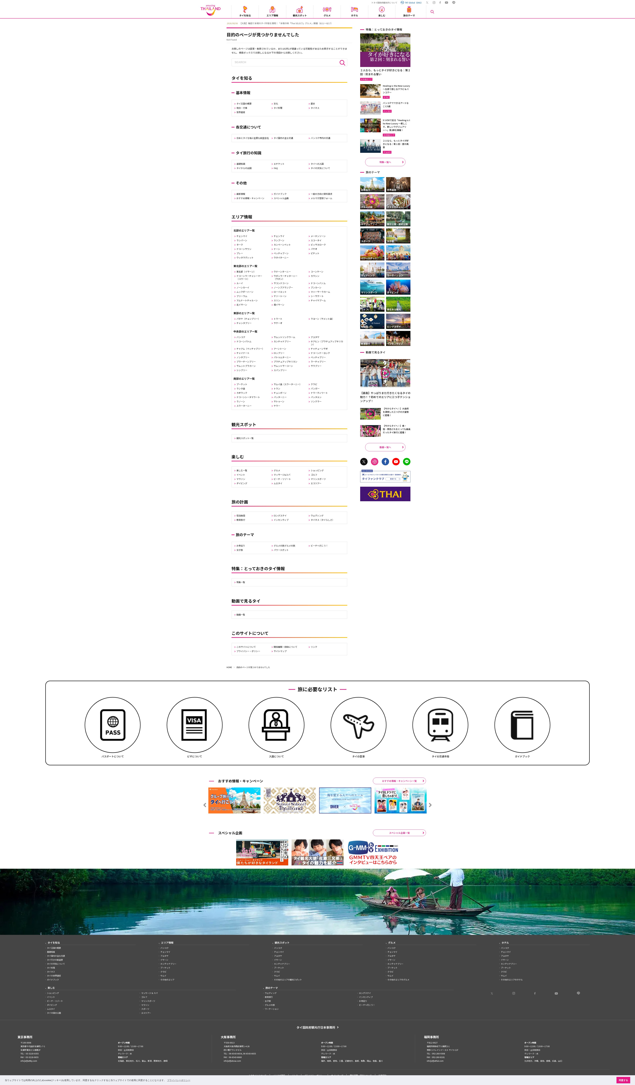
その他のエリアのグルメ (398, 979)
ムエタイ (278, 483)
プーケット (241, 384)
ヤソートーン (280, 296)
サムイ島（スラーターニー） (288, 384)
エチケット (279, 163)
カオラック (241, 392)
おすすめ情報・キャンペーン (250, 198)
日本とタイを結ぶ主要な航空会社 (252, 138)
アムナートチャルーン (247, 300)
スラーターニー (244, 405)
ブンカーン (316, 287)
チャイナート (242, 353)
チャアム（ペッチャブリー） (250, 348)
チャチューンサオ (319, 348)
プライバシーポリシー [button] (178, 1080)
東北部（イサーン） (246, 271)
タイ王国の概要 (244, 103)
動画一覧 (240, 614)
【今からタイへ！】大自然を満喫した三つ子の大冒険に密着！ (396, 412)
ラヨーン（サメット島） (322, 318)
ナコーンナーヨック (320, 353)
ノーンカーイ (242, 287)
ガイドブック (280, 193)
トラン (277, 388)
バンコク (240, 337)
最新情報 (240, 193)
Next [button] (411, 23)
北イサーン (241, 304)
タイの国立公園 (54, 1012)
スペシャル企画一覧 (399, 832)
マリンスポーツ (318, 479)
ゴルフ (314, 474)
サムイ (163, 975)
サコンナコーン (281, 283)
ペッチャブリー (318, 357)
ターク (239, 244)
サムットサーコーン (283, 365)
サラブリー (316, 365)
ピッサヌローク (318, 244)
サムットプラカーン (246, 365)
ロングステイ (280, 515)
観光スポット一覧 (245, 438)
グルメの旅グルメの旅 (284, 545)
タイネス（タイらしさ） (322, 519)
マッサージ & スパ (149, 993)
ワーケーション (272, 1008)
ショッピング (317, 470)
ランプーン (279, 240)
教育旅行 (240, 519)
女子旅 (239, 550)
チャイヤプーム (318, 300)
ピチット (315, 253)
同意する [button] (623, 1080)
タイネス (315, 107)
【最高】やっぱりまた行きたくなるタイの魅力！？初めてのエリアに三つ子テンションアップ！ (385, 397)
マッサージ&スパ (282, 474)
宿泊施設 (240, 515)
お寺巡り (240, 545)
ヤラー (277, 405)
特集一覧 (240, 582)
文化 (276, 103)
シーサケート (317, 296)
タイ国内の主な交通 (283, 138)
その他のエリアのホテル (512, 979)
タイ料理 (278, 107)
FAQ (276, 168)
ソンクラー (316, 401)
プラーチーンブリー (246, 361)
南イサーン (279, 304)
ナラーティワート (319, 392)
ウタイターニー (281, 257)
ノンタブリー (242, 357)
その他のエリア (167, 979)
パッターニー (280, 397)
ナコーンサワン (243, 249)
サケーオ (278, 323)
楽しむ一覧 (241, 470)
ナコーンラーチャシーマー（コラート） (249, 277)
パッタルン (316, 397)
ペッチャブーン (281, 253)
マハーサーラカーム (320, 291)
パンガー (315, 388)
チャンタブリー (244, 323)
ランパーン (241, 240)
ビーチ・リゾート (282, 479)
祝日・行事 (241, 107)
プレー (239, 253)
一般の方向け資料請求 (321, 193)
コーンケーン (317, 271)
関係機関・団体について (285, 646)
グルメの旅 (270, 1004)
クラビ (314, 384)
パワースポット (281, 550)
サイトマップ (280, 651)
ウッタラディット (245, 257)
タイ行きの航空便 (55, 959)
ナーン (277, 249)
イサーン (164, 959)
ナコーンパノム (318, 283)
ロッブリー (279, 353)
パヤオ (314, 249)
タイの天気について (320, 168)
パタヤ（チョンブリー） (248, 318)
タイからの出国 (244, 168)
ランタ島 (240, 388)
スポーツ (145, 1008)
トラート (278, 318)
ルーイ (239, 283)
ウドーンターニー (282, 271)
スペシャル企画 (281, 198)
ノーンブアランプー (283, 287)
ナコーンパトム (243, 341)
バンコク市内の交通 (320, 138)
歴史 (313, 103)
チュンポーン (280, 392)
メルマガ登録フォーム (321, 198)
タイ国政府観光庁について (385, 2)
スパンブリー (280, 370)
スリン (277, 300)
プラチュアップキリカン (285, 361)
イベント (240, 474)
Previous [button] (224, 23)
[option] (317, 23)
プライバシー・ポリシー (248, 651)
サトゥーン (279, 401)
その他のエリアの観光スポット (288, 979)
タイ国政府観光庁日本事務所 (315, 1027)
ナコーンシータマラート (248, 397)
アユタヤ (315, 337)
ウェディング (317, 515)
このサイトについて (246, 646)
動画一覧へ (385, 447)
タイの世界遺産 (54, 975)
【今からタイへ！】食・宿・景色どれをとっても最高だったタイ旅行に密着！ (396, 429)
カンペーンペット (282, 244)
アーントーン (280, 348)
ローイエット (280, 291)
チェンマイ (241, 236)
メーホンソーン (318, 236)
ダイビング (241, 483)
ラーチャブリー (318, 361)
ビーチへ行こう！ (319, 545)
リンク (314, 646)
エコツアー (316, 483)
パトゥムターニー (282, 357)
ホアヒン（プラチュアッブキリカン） (327, 343)
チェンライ (279, 236)
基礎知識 (240, 163)
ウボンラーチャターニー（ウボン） (285, 277)
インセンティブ (281, 519)
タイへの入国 (317, 163)
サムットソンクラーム (284, 337)
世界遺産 (240, 112)
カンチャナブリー (282, 341)
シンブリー (241, 370)
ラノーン (240, 401)
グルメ (277, 470)
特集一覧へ (385, 162)
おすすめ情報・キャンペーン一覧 (399, 781)
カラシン (315, 275)
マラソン (240, 479)
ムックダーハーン (244, 291)
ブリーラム (241, 296)
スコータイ (316, 240)
